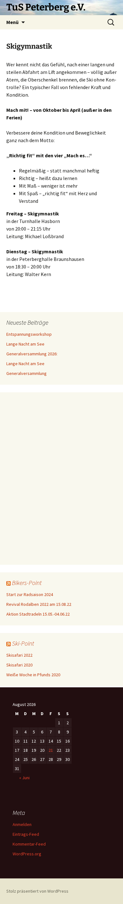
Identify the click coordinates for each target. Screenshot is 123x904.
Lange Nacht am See (25, 344)
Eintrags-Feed (26, 834)
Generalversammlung (26, 373)
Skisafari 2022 (19, 655)
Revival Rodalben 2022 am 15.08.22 (38, 604)
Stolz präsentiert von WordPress (37, 891)
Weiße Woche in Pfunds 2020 (33, 675)
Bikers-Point (27, 583)
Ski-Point (23, 643)
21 (51, 750)
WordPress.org (27, 854)
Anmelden (22, 824)
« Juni (24, 777)
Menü (12, 22)
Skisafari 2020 (19, 665)
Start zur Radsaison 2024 (29, 594)
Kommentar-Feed (29, 844)
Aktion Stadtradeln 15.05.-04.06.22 (38, 614)
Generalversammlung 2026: (31, 354)
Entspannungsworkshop (29, 334)
